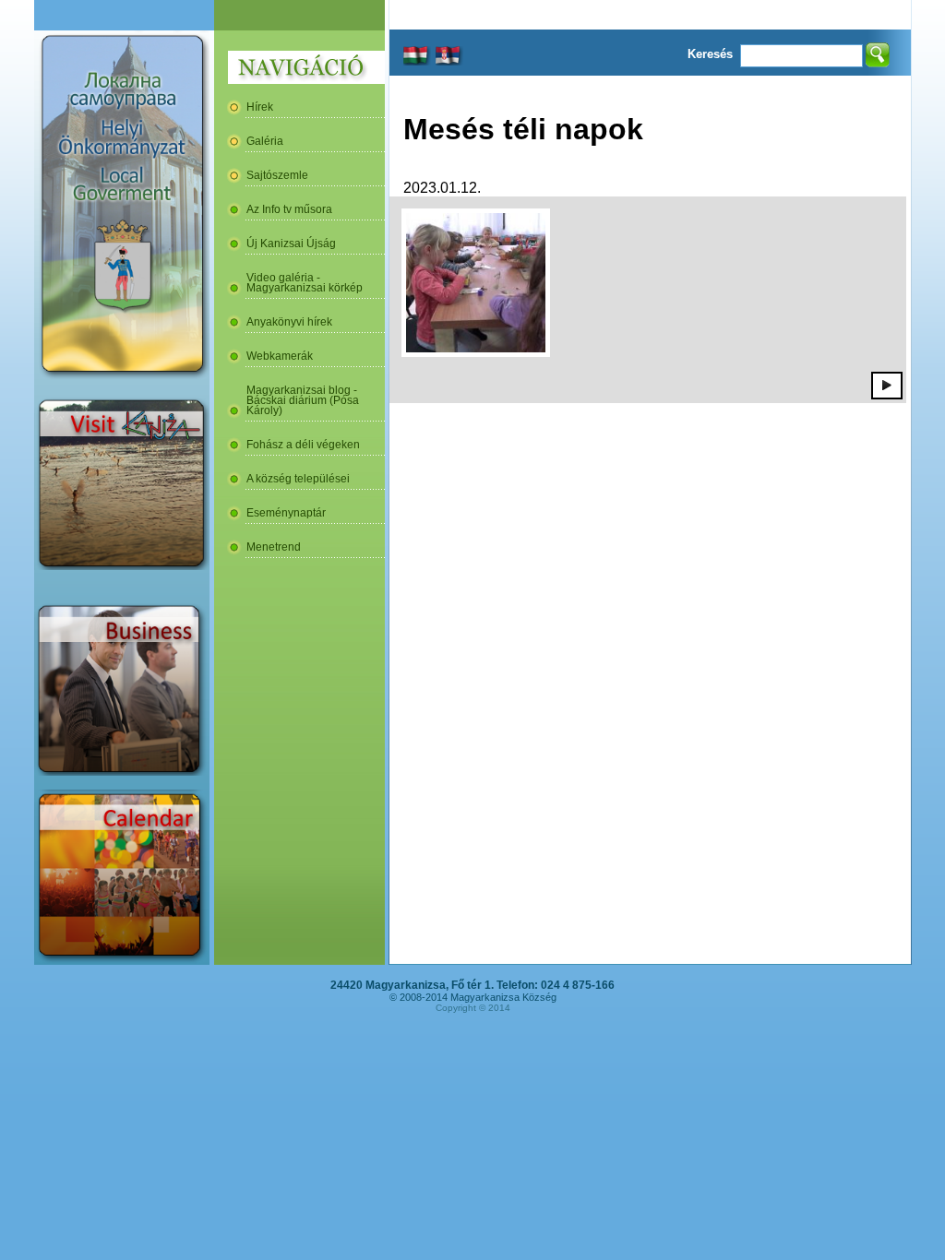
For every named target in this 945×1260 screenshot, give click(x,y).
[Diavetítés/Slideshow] (887, 384)
